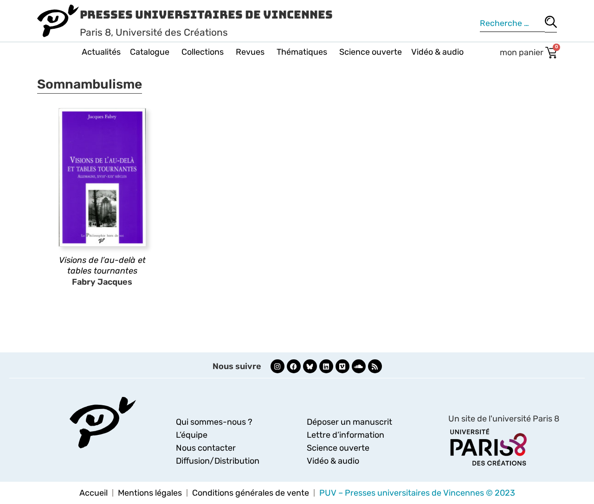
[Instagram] (277, 366)
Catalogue (149, 52)
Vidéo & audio (437, 52)
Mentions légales (150, 493)
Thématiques (302, 52)
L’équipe (191, 435)
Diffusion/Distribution (217, 461)
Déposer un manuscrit (349, 422)
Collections (202, 52)
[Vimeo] (342, 366)
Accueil (93, 493)
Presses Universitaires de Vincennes (206, 14)
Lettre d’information (345, 435)
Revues (250, 52)
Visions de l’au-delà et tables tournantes (102, 265)
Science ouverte (370, 52)
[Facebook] (294, 366)
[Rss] (375, 366)
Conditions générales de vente (250, 493)
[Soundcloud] (359, 366)
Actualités (101, 52)
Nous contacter (206, 448)
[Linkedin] (326, 366)
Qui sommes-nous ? (214, 422)
